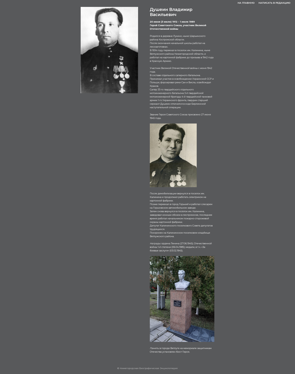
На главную (246, 2)
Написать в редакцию (274, 2)
